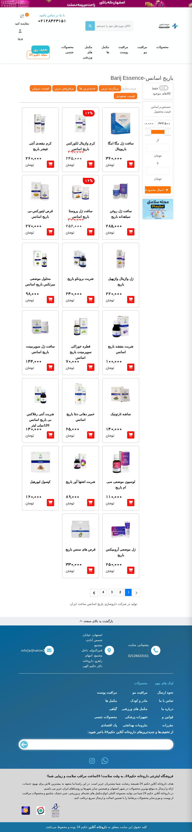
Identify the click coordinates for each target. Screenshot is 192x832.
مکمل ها (105, 49)
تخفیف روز (40, 49)
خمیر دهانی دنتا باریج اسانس (80, 416)
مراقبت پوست (123, 49)
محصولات (162, 47)
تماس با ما (166, 700)
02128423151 (52, 21)
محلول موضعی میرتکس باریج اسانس (40, 281)
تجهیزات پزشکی (136, 717)
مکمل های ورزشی (87, 52)
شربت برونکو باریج (80, 279)
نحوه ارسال (165, 692)
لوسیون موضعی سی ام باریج (121, 484)
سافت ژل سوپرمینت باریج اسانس (40, 349)
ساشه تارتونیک (121, 414)
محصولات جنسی (67, 49)
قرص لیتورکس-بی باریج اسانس (40, 213)
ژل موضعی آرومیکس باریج (121, 552)
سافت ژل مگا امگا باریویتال (121, 146)
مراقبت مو (142, 49)
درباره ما (167, 709)
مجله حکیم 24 (38, 54)
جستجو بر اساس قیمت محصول (161, 109)
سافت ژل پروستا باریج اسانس (80, 213)
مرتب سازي (129, 88)
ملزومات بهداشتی (135, 725)
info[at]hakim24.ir (31, 650)
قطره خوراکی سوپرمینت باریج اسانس (81, 351)
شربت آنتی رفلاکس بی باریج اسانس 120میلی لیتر (40, 419)
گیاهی (113, 709)
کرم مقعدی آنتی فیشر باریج (40, 146)
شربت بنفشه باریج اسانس (120, 349)
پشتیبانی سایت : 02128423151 (138, 650)
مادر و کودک (139, 700)
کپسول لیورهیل (40, 482)
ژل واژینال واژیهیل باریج (120, 281)
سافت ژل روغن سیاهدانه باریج (121, 213)
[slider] (147, 132)
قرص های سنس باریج (81, 549)
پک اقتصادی (109, 725)
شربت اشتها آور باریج (80, 482)
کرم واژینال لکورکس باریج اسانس (80, 146)
